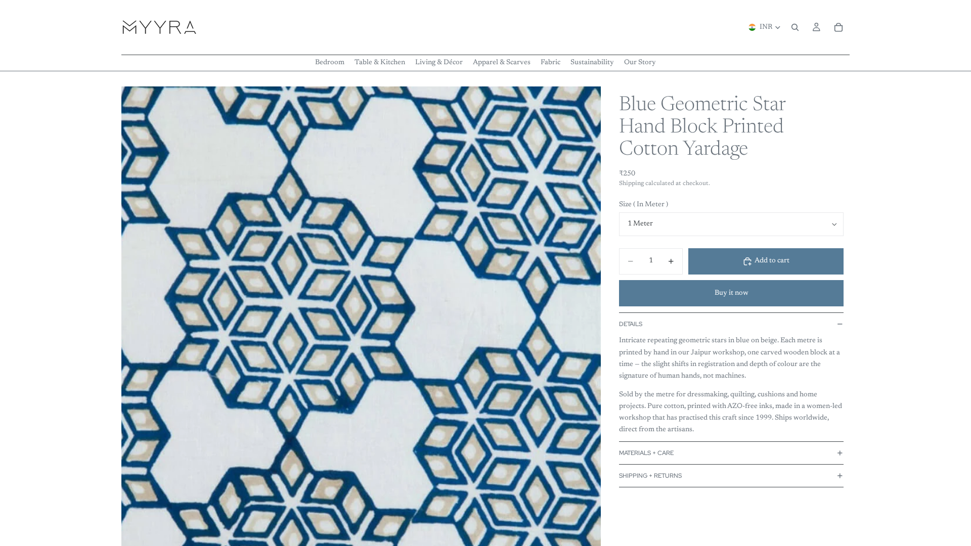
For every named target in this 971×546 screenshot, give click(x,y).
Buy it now (731, 293)
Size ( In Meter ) (643, 204)
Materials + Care (646, 453)
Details (630, 324)
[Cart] (838, 27)
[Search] (795, 27)
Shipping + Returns (650, 476)
